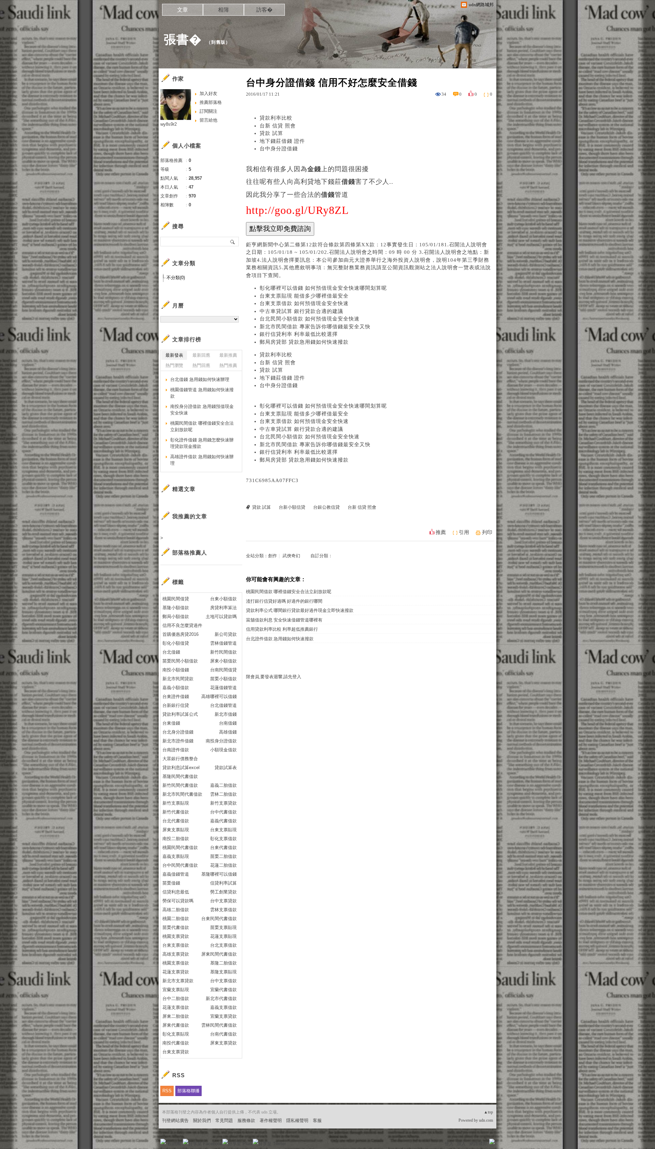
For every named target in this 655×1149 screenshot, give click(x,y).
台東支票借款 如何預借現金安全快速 (304, 303)
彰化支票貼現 (175, 1034)
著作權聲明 (271, 1120)
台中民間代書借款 (180, 865)
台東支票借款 (175, 945)
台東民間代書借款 (219, 918)
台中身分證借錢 (279, 148)
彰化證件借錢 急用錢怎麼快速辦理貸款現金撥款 (202, 443)
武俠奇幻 (291, 555)
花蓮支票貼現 (223, 936)
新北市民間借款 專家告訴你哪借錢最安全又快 (315, 326)
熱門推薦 (228, 365)
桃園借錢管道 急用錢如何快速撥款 (202, 393)
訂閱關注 (208, 111)
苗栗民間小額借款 (180, 661)
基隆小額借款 (175, 607)
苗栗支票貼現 (223, 927)
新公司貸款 (226, 634)
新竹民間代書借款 (180, 785)
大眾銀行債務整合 (180, 758)
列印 (487, 532)
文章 (182, 10)
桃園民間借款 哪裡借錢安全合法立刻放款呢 (288, 591)
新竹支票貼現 (175, 803)
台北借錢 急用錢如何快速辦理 (199, 379)
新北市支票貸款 (177, 980)
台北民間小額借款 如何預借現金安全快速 (310, 319)
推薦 (441, 532)
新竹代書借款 (175, 812)
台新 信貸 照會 (278, 125)
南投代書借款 (175, 1042)
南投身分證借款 (221, 740)
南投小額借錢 (175, 669)
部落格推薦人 (189, 553)
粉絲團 (174, 1143)
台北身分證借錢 (177, 732)
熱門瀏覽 (174, 365)
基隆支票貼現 (223, 971)
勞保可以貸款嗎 (177, 900)
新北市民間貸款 (177, 678)
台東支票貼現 (223, 829)
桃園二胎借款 (175, 918)
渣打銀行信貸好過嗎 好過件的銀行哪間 (284, 601)
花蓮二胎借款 (223, 865)
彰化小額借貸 (175, 643)
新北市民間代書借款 (182, 794)
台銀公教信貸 (326, 507)
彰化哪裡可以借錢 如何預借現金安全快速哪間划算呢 (323, 288)
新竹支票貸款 (223, 803)
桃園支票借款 (175, 963)
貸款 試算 (271, 133)
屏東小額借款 (223, 661)
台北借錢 (171, 652)
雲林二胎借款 (223, 794)
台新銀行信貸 (175, 705)
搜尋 (233, 241)
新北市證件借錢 (177, 740)
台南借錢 (228, 723)
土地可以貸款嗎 (221, 616)
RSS (167, 1090)
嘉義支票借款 (223, 1007)
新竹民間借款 (223, 652)
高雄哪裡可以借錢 (219, 696)
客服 (317, 1120)
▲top (488, 1112)
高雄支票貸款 (175, 954)
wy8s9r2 (168, 124)
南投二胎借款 (175, 838)
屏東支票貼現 (175, 829)
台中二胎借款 (175, 998)
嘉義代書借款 (223, 820)
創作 (272, 555)
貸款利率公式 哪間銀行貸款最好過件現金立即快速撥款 (299, 610)
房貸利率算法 (223, 607)
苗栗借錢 (171, 883)
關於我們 (202, 1120)
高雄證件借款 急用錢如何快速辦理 (202, 460)
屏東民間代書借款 (219, 954)
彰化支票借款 (223, 838)
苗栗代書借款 (175, 927)
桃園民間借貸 (175, 598)
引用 (464, 532)
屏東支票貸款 (223, 1042)
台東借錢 (171, 723)
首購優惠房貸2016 (180, 634)
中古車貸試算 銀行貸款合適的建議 (301, 311)
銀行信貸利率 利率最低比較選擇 (299, 334)
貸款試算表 (226, 767)
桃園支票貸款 (175, 936)
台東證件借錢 (175, 696)
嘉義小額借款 (175, 687)
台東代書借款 (223, 847)
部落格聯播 (188, 1090)
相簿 (223, 10)
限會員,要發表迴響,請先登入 (273, 676)
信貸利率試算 (223, 883)
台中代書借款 (223, 812)
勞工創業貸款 (223, 891)
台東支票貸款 (175, 1051)
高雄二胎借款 (175, 909)
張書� (183, 39)
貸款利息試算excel (181, 767)
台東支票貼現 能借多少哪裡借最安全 (304, 296)
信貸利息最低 (175, 891)
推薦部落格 (211, 102)
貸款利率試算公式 (180, 714)
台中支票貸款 (223, 900)
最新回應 (201, 355)
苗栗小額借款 (223, 678)
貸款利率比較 (276, 118)
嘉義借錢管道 (175, 874)
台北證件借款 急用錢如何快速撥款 (280, 638)
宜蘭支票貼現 (175, 989)
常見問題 (224, 1120)
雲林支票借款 (223, 909)
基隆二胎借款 (223, 963)
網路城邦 (478, 1143)
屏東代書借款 (175, 1025)
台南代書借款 (223, 1034)
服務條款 (246, 1120)
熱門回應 (201, 365)
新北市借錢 (226, 714)
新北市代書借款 (221, 998)
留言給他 (208, 120)
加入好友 (208, 93)
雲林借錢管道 (223, 643)
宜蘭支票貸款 (223, 1016)
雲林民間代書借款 (219, 1025)
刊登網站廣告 (175, 1120)
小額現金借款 (223, 749)
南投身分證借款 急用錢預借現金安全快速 (202, 410)
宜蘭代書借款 (223, 989)
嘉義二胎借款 (223, 785)
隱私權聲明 (297, 1120)
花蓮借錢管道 (223, 687)
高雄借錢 (228, 732)
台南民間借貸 (223, 669)
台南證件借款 (175, 749)
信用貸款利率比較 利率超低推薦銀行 (282, 629)
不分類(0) (175, 277)
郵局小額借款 (175, 616)
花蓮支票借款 (175, 1007)
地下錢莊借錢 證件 (282, 141)
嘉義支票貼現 (175, 856)
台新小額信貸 (292, 507)
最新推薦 (228, 355)
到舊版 (218, 42)
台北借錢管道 (223, 705)
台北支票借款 (223, 945)
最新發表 (174, 355)
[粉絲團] (163, 1141)
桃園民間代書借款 (180, 847)
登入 (449, 1143)
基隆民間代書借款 (180, 776)
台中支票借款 (223, 980)
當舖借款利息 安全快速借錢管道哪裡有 (284, 620)
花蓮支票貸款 (175, 971)
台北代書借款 (175, 820)
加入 (461, 1143)
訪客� (264, 10)
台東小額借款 (223, 598)
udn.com (486, 1120)
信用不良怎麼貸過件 (182, 625)
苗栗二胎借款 (223, 856)
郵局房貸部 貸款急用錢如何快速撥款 (304, 342)
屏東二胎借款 (175, 1016)
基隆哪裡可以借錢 (219, 874)
